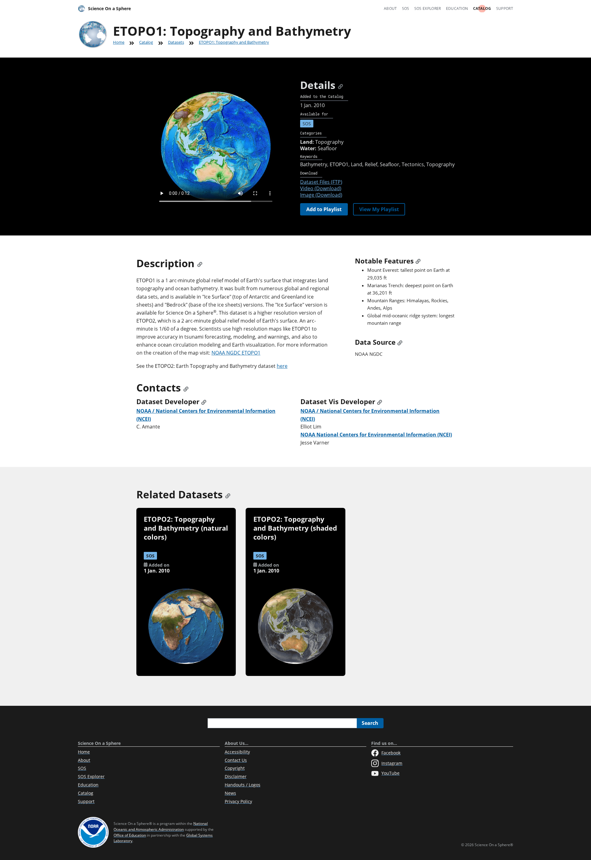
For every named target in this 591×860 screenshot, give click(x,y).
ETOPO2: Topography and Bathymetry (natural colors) (186, 528)
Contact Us (236, 760)
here (282, 366)
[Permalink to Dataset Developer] (203, 401)
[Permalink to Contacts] (185, 388)
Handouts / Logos (242, 785)
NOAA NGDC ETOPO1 (235, 352)
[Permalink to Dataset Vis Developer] (379, 401)
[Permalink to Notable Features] (418, 261)
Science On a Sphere (109, 8)
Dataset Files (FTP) (321, 182)
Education (457, 8)
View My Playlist (379, 209)
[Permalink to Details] (340, 85)
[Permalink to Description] (199, 263)
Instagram (391, 763)
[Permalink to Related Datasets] (227, 494)
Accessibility (237, 752)
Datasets (176, 42)
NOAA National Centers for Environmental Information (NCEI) (376, 434)
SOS (405, 8)
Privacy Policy (238, 801)
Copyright (235, 768)
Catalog (482, 8)
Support (504, 8)
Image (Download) (321, 194)
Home (118, 42)
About (390, 8)
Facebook (390, 753)
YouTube (390, 773)
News (230, 793)
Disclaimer (236, 776)
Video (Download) (320, 188)
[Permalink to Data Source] (399, 342)
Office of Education (130, 835)
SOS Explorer (427, 8)
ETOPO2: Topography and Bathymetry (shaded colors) (295, 528)
